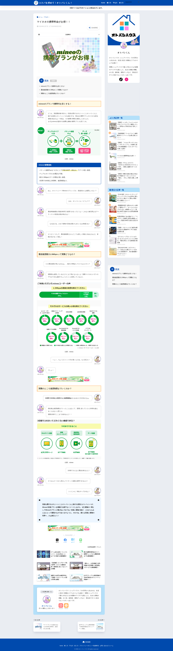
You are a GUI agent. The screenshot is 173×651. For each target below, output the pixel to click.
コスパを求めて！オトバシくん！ (55, 3)
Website (66, 608)
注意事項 (67, 34)
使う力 (121, 3)
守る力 (115, 3)
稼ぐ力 (109, 3)
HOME (88, 642)
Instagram (61, 608)
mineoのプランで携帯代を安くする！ (53, 86)
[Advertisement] (124, 99)
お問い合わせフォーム (106, 645)
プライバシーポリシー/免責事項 (89, 645)
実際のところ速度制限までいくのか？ (53, 93)
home (103, 3)
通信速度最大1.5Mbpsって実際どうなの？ (54, 90)
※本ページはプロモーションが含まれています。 (86, 8)
